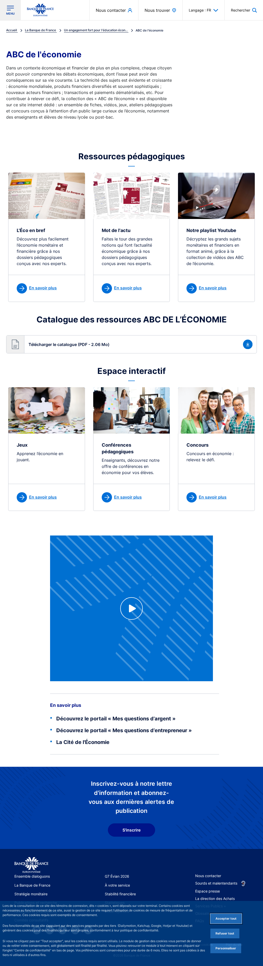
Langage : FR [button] (200, 10)
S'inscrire (131, 830)
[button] (244, 10)
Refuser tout (224, 933)
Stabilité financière (120, 894)
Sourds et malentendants (216, 883)
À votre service (117, 885)
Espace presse (207, 891)
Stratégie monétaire (31, 894)
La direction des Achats (215, 898)
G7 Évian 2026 (117, 876)
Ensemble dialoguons (32, 876)
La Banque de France (32, 885)
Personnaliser (225, 948)
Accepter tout (226, 918)
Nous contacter (208, 876)
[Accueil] (31, 865)
